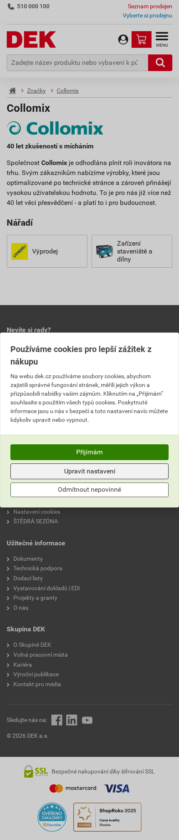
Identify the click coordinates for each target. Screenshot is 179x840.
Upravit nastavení (89, 471)
